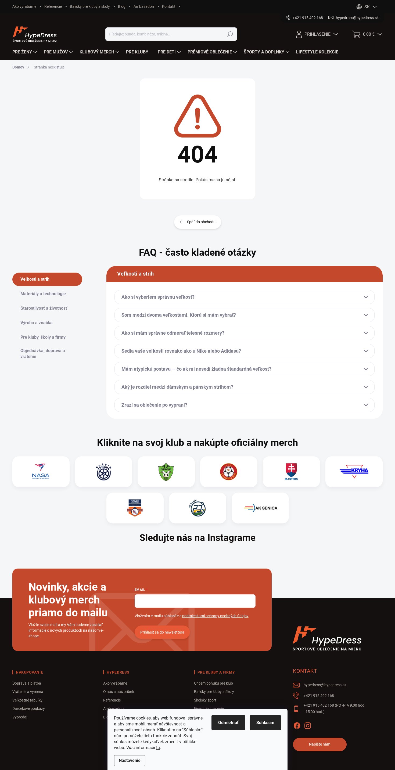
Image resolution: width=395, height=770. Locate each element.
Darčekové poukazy (28, 708)
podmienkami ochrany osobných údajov (215, 616)
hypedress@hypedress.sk (325, 685)
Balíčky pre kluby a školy (90, 6)
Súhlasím (265, 722)
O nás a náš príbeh (118, 691)
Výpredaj (19, 717)
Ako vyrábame (24, 6)
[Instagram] (308, 725)
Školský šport (205, 700)
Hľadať (230, 34)
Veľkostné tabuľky (27, 700)
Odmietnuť (228, 722)
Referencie (53, 6)
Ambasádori (144, 6)
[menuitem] (25, 52)
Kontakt (168, 6)
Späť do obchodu (201, 222)
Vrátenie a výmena (27, 691)
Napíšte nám (319, 744)
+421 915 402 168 (319, 695)
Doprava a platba (26, 683)
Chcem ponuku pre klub (213, 683)
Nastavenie (130, 760)
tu (158, 747)
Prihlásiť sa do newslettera (162, 632)
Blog (121, 6)
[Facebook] (297, 725)
